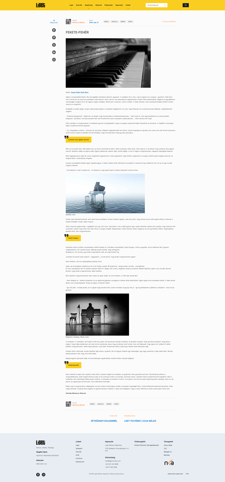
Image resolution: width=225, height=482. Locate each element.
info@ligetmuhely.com (113, 461)
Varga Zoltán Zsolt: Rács (79, 92)
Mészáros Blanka (78, 22)
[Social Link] (38, 474)
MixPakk (167, 455)
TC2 (165, 448)
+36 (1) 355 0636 (111, 467)
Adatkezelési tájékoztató (175, 474)
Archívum (79, 458)
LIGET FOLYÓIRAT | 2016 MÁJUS (140, 420)
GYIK (77, 455)
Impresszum (80, 462)
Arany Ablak (168, 445)
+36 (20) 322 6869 (111, 464)
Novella (115, 21)
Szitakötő (79, 448)
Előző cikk (113, 416)
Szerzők (78, 452)
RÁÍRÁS (123, 21)
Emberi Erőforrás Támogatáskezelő (146, 445)
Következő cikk (129, 416)
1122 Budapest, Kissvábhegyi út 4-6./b (117, 450)
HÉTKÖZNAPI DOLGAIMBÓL (104, 420)
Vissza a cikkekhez (169, 21)
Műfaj (106, 21)
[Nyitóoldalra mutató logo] (47, 442)
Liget (77, 445)
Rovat (130, 21)
